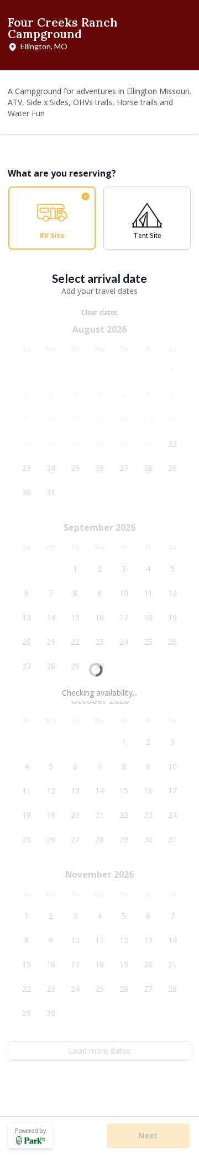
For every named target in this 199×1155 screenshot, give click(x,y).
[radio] (52, 218)
